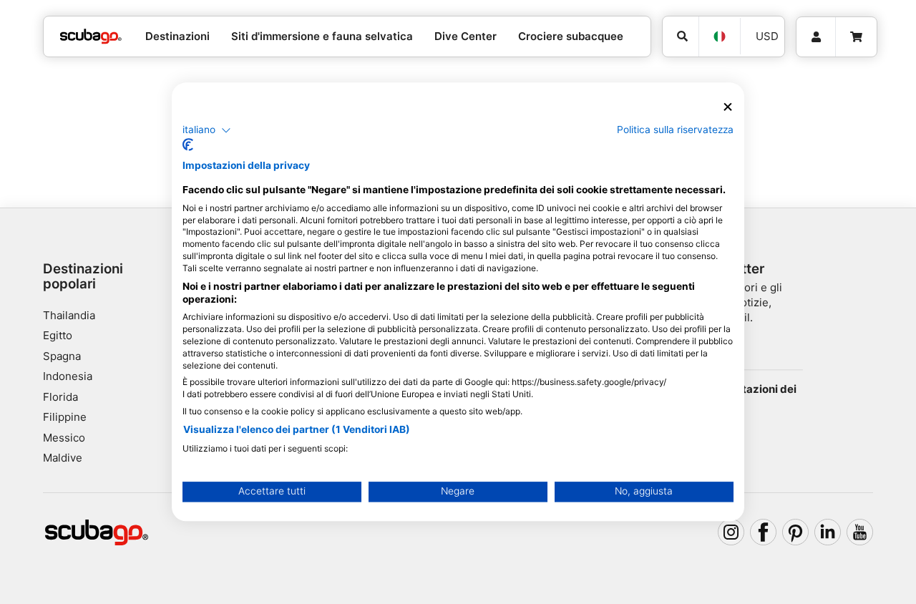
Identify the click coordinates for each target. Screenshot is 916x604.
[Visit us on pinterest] (795, 532)
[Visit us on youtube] (860, 532)
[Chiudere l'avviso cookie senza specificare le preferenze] (728, 107)
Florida (60, 397)
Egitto (57, 335)
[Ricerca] (680, 36)
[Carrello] (856, 37)
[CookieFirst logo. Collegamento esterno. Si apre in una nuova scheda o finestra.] (187, 145)
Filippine (65, 417)
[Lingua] (719, 36)
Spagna (62, 356)
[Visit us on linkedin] (828, 532)
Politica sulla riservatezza (675, 129)
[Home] (91, 37)
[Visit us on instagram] (731, 532)
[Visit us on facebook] (763, 532)
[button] (206, 130)
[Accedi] (815, 37)
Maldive (62, 457)
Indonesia (67, 376)
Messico (64, 437)
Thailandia (69, 315)
